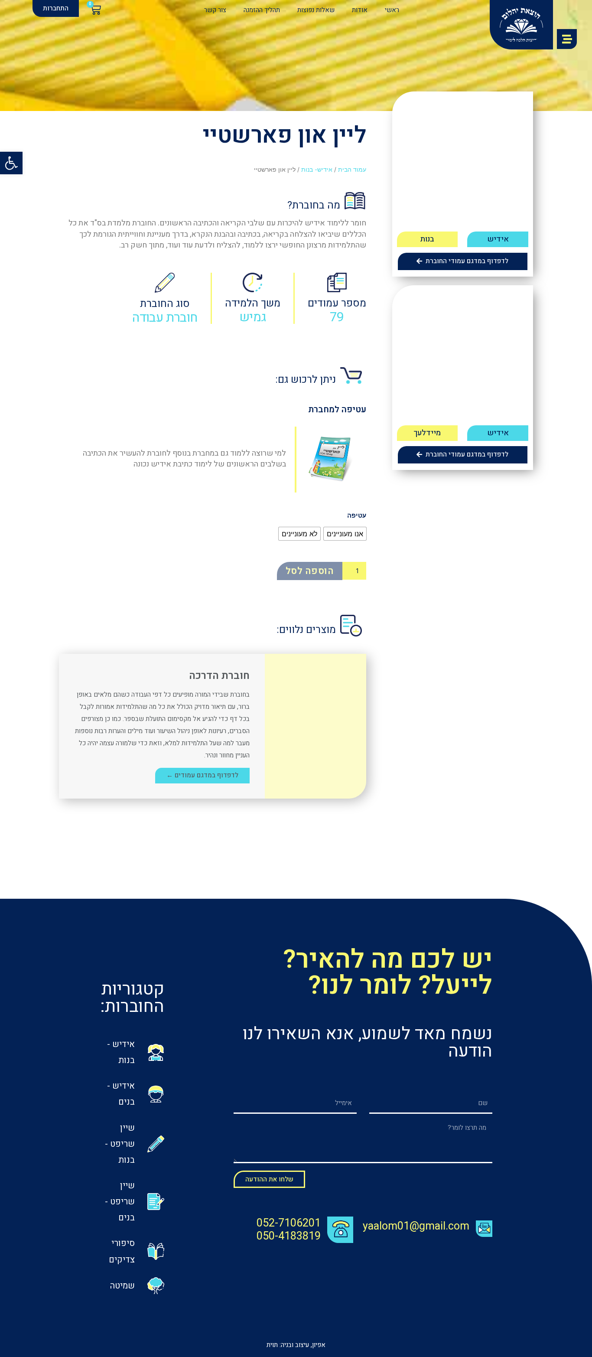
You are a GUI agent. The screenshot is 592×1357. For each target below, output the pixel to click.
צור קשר (215, 10)
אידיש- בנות (316, 169)
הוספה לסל (310, 571)
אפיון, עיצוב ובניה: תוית (296, 1345)
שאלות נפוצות (316, 10)
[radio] (345, 533)
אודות (360, 10)
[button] (56, 8)
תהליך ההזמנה (262, 10)
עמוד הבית (352, 169)
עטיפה (356, 515)
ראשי (392, 10)
